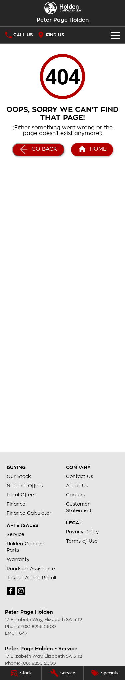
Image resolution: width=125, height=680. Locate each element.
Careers (75, 494)
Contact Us (79, 476)
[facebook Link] (11, 591)
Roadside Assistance (31, 568)
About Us (77, 485)
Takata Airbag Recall (31, 577)
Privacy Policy (82, 531)
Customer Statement (79, 507)
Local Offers (21, 494)
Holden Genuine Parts (25, 547)
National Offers (25, 485)
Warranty (18, 559)
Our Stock (19, 476)
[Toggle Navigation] (115, 35)
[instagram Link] (21, 591)
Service (15, 534)
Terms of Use (82, 541)
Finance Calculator (29, 513)
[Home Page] (62, 8)
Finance (16, 504)
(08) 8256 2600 (38, 626)
